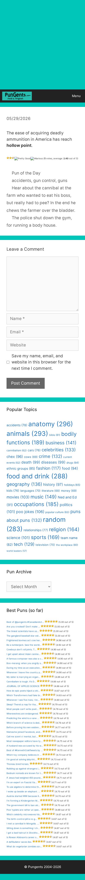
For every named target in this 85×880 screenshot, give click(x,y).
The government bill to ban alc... (23, 805)
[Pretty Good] (22, 158)
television (45, 544)
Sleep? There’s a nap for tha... (22, 704)
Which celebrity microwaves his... (24, 814)
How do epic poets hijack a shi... (23, 690)
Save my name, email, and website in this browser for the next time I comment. (41, 362)
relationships (36, 530)
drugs (72, 462)
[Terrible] (8, 158)
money (69, 490)
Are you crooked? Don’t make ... (23, 626)
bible (54, 435)
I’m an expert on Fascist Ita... (22, 782)
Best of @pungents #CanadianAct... (25, 622)
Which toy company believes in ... (24, 754)
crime (50, 456)
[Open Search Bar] (55, 96)
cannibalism (17, 450)
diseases (53, 462)
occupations (36, 504)
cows (31, 457)
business (61, 442)
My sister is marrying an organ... (23, 677)
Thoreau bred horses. (18, 764)
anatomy (50, 424)
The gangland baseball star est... (24, 635)
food (70, 468)
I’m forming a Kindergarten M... (23, 800)
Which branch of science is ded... (24, 722)
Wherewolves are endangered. (23, 713)
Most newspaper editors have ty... (24, 741)
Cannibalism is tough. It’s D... (21, 681)
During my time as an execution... (24, 667)
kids (13, 490)
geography (24, 484)
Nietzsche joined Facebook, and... (24, 732)
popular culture (57, 512)
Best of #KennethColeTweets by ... (25, 750)
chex (15, 456)
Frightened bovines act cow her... (24, 640)
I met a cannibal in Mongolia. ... (23, 823)
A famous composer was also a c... (25, 658)
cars (34, 450)
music (44, 497)
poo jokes (30, 511)
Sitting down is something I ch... (23, 828)
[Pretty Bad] (10, 158)
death (30, 462)
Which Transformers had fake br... (24, 695)
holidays (72, 484)
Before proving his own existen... (24, 727)
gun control (44, 180)
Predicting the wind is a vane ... (23, 718)
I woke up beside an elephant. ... (23, 791)
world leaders (17, 551)
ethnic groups (21, 468)
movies (18, 497)
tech (24, 544)
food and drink (37, 476)
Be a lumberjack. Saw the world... (24, 645)
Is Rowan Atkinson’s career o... (22, 837)
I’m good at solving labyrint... (22, 759)
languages (30, 490)
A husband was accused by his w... (25, 745)
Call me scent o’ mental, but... (22, 736)
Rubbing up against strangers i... (23, 768)
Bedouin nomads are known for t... (25, 773)
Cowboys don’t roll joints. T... (21, 649)
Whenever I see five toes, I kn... (23, 700)
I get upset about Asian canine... (24, 654)
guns (62, 180)
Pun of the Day (26, 173)
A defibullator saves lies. (19, 842)
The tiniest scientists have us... (23, 631)
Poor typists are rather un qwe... (24, 809)
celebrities (59, 449)
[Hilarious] (37, 158)
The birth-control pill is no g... (22, 819)
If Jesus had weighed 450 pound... (24, 777)
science (18, 537)
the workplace (67, 544)
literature (51, 490)
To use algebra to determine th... (24, 787)
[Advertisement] (42, 44)
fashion (48, 468)
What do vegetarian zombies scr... (24, 846)
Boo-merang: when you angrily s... (25, 663)
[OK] (13, 158)
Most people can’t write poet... (23, 709)
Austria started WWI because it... (24, 796)
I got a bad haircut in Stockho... (23, 832)
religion (64, 529)
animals (27, 433)
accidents (21, 180)
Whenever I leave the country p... (24, 672)
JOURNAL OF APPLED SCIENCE (23, 686)
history (53, 484)
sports (45, 537)
